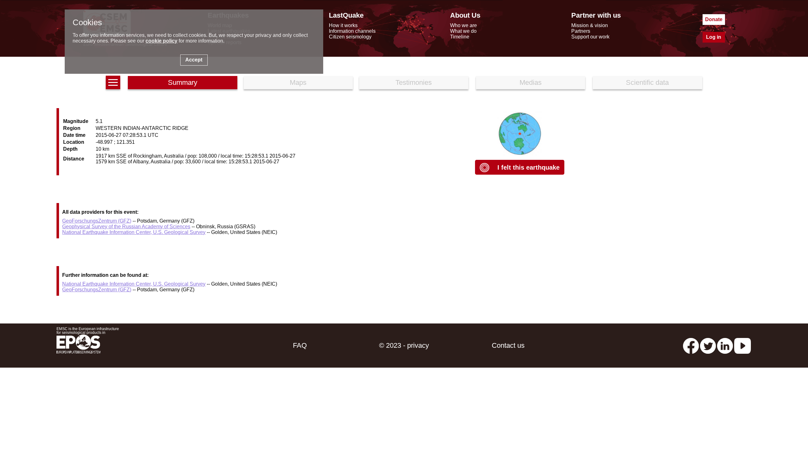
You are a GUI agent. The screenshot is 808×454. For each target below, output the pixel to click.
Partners (580, 31)
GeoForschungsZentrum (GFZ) (96, 221)
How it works (343, 25)
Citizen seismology (350, 36)
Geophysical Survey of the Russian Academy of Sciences (126, 226)
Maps (298, 82)
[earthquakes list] (113, 82)
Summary (182, 82)
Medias (531, 82)
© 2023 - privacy (404, 345)
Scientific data (647, 82)
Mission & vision (589, 25)
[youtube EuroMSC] (742, 345)
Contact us (508, 345)
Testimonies (413, 82)
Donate (713, 19)
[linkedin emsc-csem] (725, 345)
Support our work (590, 36)
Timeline (459, 36)
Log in (713, 37)
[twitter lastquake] (708, 345)
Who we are (463, 25)
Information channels (352, 31)
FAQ (300, 345)
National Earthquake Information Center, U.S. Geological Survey (133, 232)
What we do (463, 31)
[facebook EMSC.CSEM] (691, 345)
